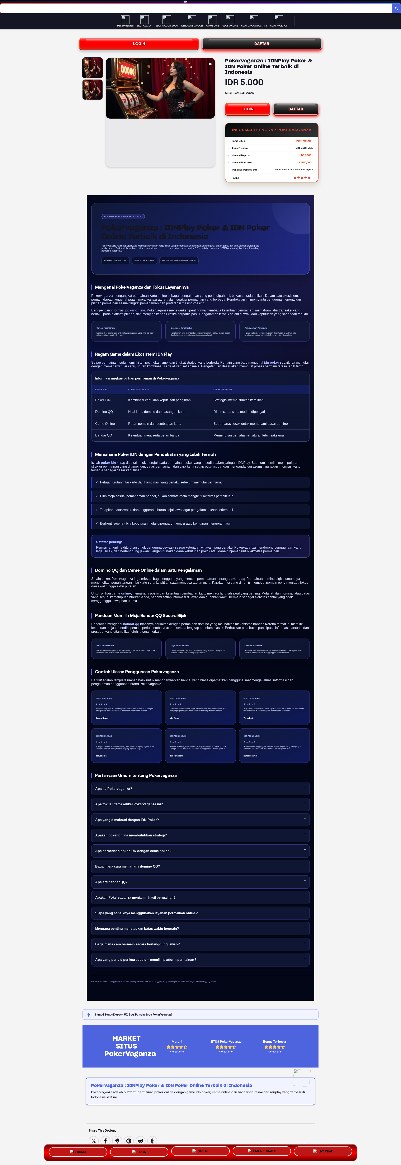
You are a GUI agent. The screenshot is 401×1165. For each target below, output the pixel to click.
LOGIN (139, 44)
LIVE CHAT (325, 1151)
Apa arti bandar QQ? (111, 882)
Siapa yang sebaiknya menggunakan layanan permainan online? (146, 913)
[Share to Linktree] (117, 1140)
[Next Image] (211, 113)
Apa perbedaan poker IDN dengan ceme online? (133, 851)
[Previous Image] (109, 113)
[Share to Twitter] (94, 1140)
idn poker (271, 362)
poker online (135, 310)
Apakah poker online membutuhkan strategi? (131, 835)
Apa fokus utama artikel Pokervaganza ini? (129, 804)
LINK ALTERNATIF (264, 1151)
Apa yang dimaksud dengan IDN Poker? (127, 820)
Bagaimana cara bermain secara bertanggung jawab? (137, 944)
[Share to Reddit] (141, 1140)
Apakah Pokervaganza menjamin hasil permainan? (135, 897)
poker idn (108, 462)
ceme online (121, 593)
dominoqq (236, 579)
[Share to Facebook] (105, 1140)
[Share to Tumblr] (152, 1140)
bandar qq (131, 624)
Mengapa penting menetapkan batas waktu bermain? (137, 928)
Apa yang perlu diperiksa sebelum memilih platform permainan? (145, 959)
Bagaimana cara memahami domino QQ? (127, 866)
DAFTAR (261, 44)
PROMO (80, 1152)
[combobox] (196, 8)
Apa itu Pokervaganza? (113, 789)
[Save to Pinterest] (129, 1140)
